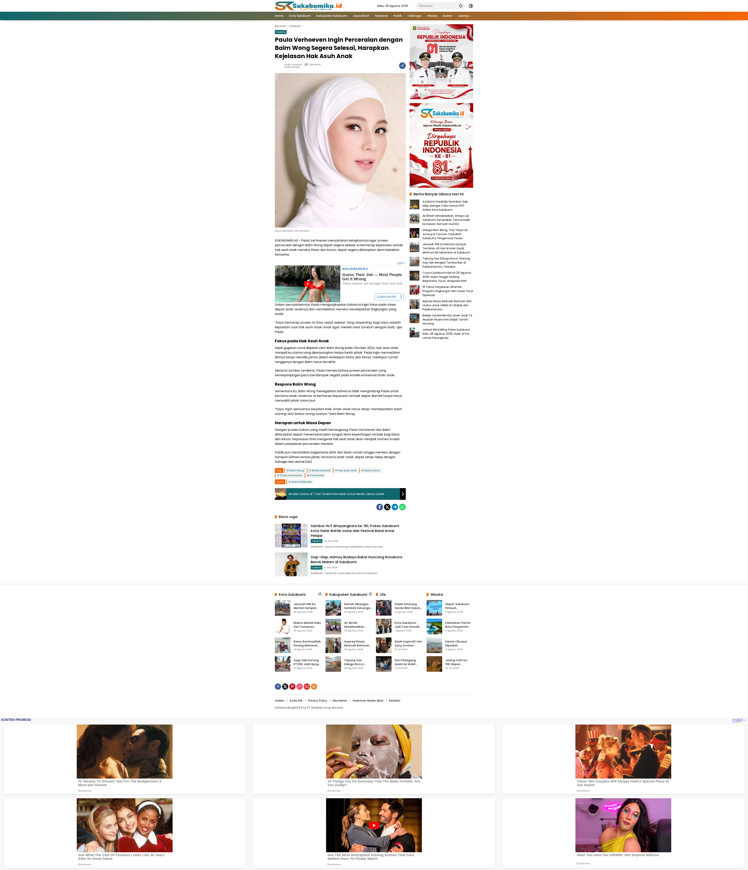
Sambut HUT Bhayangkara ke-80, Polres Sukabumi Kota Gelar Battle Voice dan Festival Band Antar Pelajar (355, 530)
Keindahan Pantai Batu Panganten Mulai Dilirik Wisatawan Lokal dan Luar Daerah (457, 625)
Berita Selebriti (321, 470)
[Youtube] (307, 686)
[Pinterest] (292, 686)
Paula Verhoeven (291, 475)
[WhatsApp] (402, 507)
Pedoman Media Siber (368, 701)
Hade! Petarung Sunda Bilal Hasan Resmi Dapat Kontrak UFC (407, 606)
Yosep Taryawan (293, 65)
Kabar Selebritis (302, 482)
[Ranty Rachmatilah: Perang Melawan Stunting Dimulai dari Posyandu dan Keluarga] (282, 645)
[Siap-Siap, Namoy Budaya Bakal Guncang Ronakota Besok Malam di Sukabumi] (291, 564)
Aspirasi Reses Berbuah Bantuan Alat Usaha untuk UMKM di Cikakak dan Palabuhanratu (447, 305)
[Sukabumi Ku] (309, 6)
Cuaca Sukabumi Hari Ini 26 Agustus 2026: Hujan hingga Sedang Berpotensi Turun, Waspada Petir (447, 277)
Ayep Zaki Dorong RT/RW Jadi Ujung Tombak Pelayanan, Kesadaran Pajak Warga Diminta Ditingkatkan (306, 662)
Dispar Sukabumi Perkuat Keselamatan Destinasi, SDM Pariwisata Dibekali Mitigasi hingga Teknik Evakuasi (458, 606)
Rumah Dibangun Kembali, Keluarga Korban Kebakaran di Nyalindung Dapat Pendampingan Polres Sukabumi (357, 606)
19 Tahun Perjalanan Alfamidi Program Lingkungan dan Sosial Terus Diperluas (448, 291)
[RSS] (314, 686)
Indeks (279, 701)
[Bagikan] (402, 65)
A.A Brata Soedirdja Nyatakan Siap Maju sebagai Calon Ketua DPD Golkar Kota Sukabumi (445, 206)
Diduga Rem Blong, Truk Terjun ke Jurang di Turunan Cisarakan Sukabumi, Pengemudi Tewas (445, 234)
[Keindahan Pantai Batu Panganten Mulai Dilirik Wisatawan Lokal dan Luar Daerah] (434, 626)
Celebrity (281, 32)
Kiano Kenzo (372, 470)
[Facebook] (379, 507)
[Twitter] (387, 507)
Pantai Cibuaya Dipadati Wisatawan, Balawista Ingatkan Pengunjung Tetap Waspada (459, 643)
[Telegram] (395, 507)
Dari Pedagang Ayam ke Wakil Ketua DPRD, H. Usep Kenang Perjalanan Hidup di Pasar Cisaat (408, 662)
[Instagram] (299, 686)
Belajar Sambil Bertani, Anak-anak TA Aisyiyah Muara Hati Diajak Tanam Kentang (447, 319)
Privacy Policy (317, 701)
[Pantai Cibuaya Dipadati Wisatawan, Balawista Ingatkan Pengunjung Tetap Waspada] (434, 645)
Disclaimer (340, 701)
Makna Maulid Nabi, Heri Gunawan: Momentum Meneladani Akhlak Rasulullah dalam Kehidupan (307, 625)
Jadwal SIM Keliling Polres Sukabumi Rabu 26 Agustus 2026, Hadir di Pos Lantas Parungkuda (446, 334)
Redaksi (394, 701)
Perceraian (317, 475)
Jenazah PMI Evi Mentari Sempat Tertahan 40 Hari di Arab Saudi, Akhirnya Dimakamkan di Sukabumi (446, 248)
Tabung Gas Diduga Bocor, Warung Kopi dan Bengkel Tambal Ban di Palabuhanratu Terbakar (446, 263)
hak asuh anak (347, 470)
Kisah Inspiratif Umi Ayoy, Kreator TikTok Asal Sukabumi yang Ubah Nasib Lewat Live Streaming (408, 643)
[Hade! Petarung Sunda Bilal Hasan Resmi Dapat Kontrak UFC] (384, 608)
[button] (461, 6)
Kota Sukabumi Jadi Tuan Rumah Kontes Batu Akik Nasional (407, 625)
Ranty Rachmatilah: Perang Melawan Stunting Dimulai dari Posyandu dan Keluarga (307, 643)
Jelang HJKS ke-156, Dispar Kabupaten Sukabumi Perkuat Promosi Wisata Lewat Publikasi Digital (458, 662)
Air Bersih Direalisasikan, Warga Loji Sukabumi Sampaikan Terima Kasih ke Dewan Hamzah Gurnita (446, 220)
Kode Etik (296, 701)
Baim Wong (297, 470)
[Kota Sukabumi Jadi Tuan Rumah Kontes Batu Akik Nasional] (384, 626)
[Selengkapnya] (320, 594)
